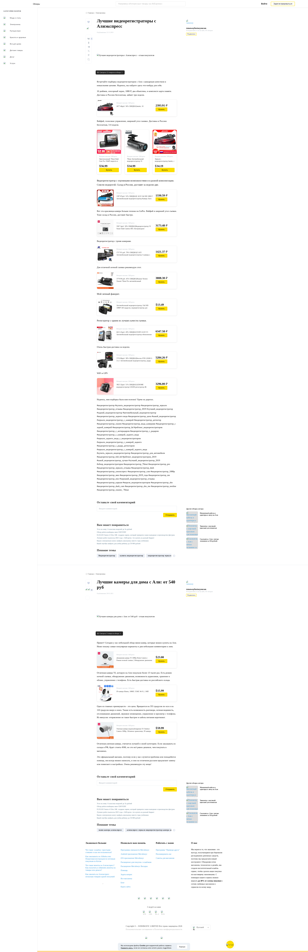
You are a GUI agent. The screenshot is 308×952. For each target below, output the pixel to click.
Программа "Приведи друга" (168, 850)
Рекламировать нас (163, 854)
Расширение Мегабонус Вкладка (134, 866)
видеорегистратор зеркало (160, 556)
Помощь (124, 870)
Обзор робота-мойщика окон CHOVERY (111, 532)
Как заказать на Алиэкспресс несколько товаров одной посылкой (100, 875)
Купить (161, 109)
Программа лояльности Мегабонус (135, 850)
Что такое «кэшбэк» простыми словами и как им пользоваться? (98, 851)
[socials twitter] (157, 914)
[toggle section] (102, 884)
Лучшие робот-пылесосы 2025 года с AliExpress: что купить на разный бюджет (125, 538)
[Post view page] (192, 517)
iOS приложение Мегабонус (132, 858)
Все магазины (126, 879)
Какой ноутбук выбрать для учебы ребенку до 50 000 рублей (118, 543)
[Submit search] (183, 3)
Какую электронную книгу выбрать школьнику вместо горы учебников (123, 541)
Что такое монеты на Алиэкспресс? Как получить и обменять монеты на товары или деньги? (100, 867)
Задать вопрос (126, 874)
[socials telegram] (163, 914)
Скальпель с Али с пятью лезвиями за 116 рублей (209, 540)
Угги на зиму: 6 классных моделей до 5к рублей (114, 529)
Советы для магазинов (165, 858)
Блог (123, 883)
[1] (88, 38)
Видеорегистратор (107, 556)
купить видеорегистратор (131, 556)
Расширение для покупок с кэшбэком (136, 862)
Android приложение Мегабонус (134, 854)
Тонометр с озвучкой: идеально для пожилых (208, 527)
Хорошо (182, 947)
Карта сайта (125, 887)
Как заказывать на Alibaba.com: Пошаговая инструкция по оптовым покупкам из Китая (100, 858)
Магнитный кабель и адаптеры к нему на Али (209, 514)
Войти (264, 4)
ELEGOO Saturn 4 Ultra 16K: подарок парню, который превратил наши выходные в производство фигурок (136, 535)
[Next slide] (174, 555)
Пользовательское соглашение (139, 929)
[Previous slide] (99, 555)
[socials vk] (145, 914)
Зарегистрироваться (282, 4)
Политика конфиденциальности (168, 929)
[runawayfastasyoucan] (191, 22)
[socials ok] (151, 914)
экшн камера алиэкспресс (110, 830)
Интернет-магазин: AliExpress (125, 103)
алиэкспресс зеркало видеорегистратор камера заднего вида (154, 830)
